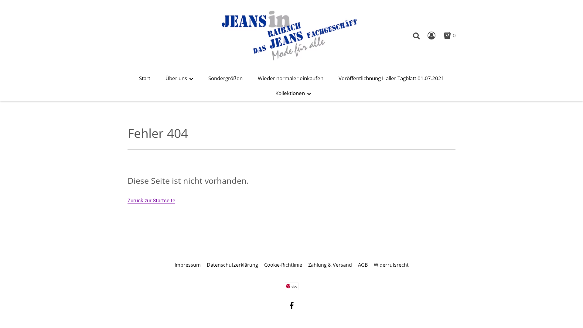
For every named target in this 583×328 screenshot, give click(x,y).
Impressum (188, 264)
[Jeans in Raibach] (289, 35)
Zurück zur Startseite (151, 200)
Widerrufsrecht (391, 264)
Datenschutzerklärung (232, 264)
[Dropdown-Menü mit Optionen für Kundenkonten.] (431, 35)
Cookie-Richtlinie (283, 264)
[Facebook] (291, 306)
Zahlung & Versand (330, 264)
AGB (363, 264)
